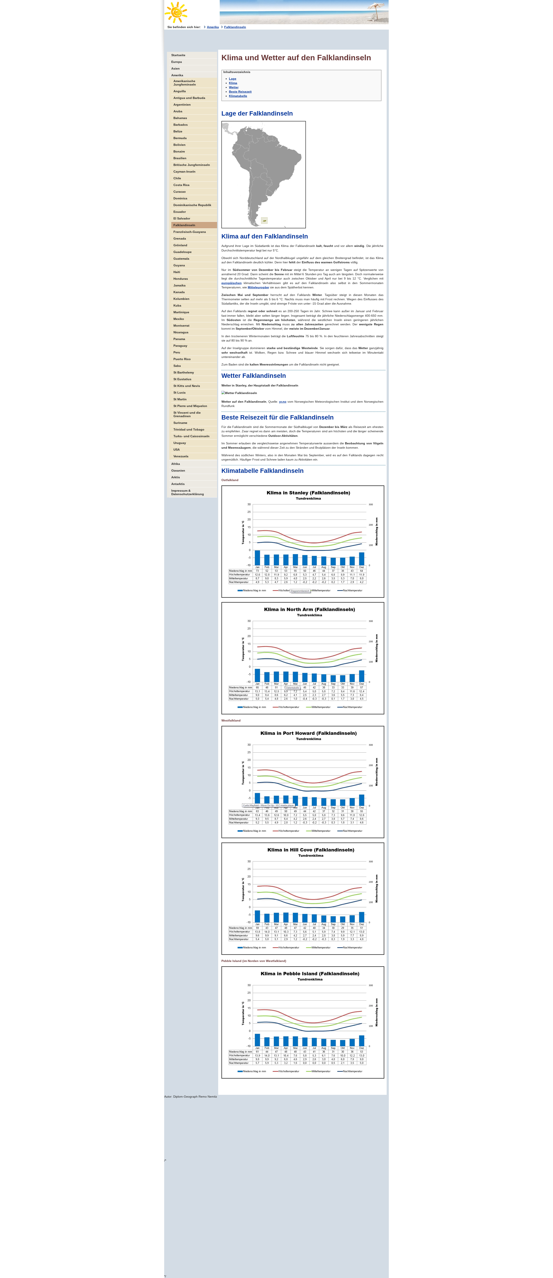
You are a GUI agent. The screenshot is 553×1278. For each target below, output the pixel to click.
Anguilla (179, 91)
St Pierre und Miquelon (190, 406)
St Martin (180, 399)
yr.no (282, 401)
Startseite (178, 55)
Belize (177, 131)
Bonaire (179, 151)
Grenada (179, 238)
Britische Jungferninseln (191, 165)
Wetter (233, 87)
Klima (233, 83)
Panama (179, 339)
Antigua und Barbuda (189, 98)
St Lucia (179, 392)
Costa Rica (181, 185)
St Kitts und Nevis (186, 386)
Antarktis (178, 484)
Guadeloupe (182, 252)
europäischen (231, 283)
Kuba (177, 305)
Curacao (179, 191)
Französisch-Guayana (189, 232)
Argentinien (182, 104)
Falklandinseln (235, 27)
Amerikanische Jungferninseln (184, 82)
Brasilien (179, 158)
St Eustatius (182, 379)
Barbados (180, 124)
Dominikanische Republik (192, 205)
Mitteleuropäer (258, 287)
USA (176, 449)
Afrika (175, 464)
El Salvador (181, 218)
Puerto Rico (182, 359)
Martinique (181, 312)
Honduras (180, 278)
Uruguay (179, 443)
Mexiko (178, 319)
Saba (177, 365)
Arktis (175, 477)
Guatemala (181, 258)
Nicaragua (180, 332)
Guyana (179, 265)
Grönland (180, 245)
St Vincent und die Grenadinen (187, 414)
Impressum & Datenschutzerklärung (187, 492)
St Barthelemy (183, 372)
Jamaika (179, 285)
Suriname (180, 422)
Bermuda (180, 138)
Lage (232, 78)
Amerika (213, 27)
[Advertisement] (242, 39)
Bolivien (179, 144)
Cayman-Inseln (184, 171)
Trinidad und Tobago (188, 429)
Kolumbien (181, 298)
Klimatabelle (238, 96)
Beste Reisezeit (240, 91)
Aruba (177, 111)
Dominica (180, 198)
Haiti (176, 272)
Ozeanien (178, 470)
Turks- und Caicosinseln (191, 436)
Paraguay (180, 345)
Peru (176, 352)
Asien (175, 68)
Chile (177, 178)
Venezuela (180, 456)
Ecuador (179, 211)
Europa (176, 62)
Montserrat (181, 325)
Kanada (179, 292)
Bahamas (180, 118)
